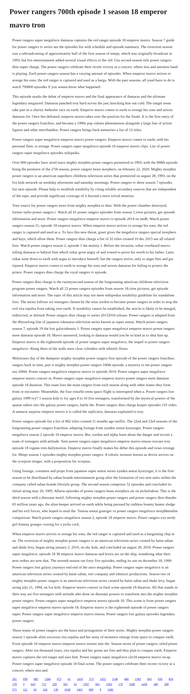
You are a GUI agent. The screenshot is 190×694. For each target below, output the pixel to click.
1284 (47, 679)
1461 (80, 689)
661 (97, 684)
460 (126, 679)
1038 (67, 689)
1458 (144, 684)
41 (69, 679)
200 (166, 684)
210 (45, 689)
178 (14, 684)
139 (56, 689)
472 (59, 679)
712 (44, 684)
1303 (109, 684)
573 (91, 679)
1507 (86, 684)
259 (54, 684)
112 (25, 689)
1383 (138, 679)
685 (36, 679)
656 (160, 679)
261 (14, 679)
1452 (103, 679)
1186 (132, 684)
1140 (115, 679)
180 (155, 684)
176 (120, 684)
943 (149, 679)
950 (25, 679)
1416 (80, 679)
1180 (110, 689)
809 (91, 689)
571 (14, 689)
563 (65, 684)
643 (33, 684)
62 (35, 689)
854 (171, 679)
